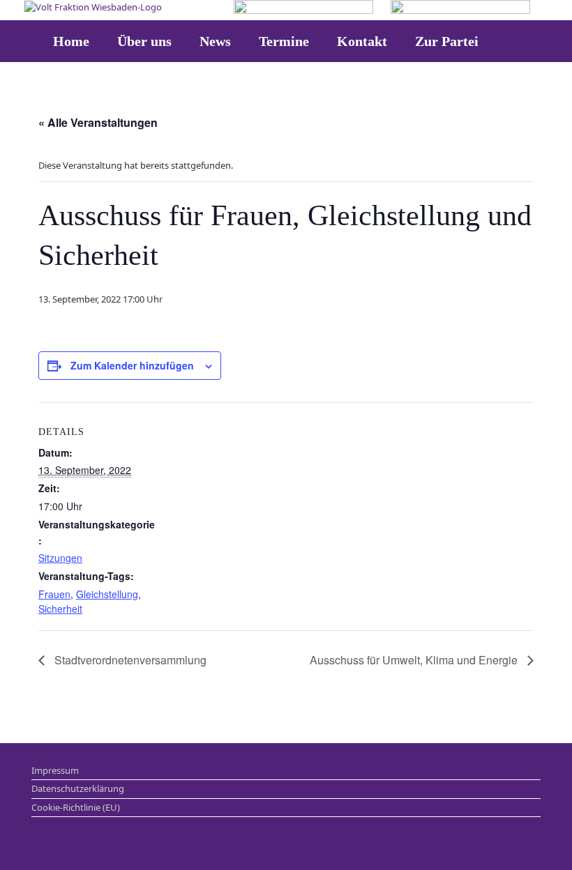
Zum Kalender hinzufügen (132, 365)
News (215, 41)
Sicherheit (60, 609)
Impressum (55, 770)
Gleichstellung (107, 594)
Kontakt (362, 41)
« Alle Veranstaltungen (98, 122)
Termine (284, 41)
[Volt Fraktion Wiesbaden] (93, 7)
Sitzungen (60, 558)
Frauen (54, 594)
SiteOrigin (305, 842)
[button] (551, 41)
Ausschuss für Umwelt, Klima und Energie (415, 660)
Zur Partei (447, 41)
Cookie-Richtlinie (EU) (75, 807)
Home (71, 41)
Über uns (144, 41)
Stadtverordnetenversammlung (129, 660)
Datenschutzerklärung (77, 788)
